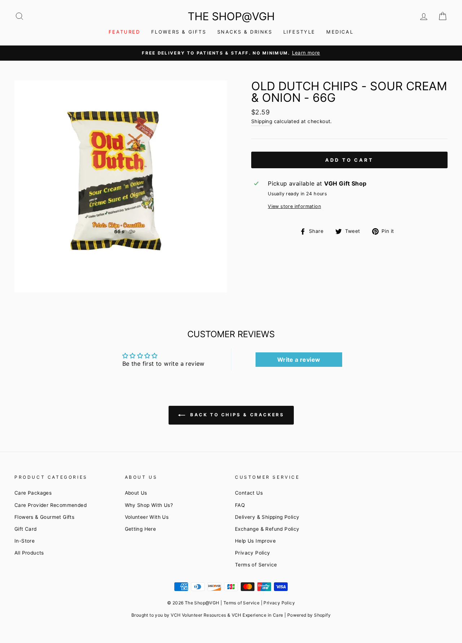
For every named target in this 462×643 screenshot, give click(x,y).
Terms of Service (256, 565)
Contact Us (249, 493)
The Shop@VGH (231, 16)
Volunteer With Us (147, 517)
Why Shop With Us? (149, 505)
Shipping (261, 121)
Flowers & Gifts (178, 32)
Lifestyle (299, 32)
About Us (136, 493)
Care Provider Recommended (50, 505)
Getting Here (140, 529)
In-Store (24, 541)
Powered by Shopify (309, 615)
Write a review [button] (299, 359)
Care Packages (33, 493)
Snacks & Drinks (245, 32)
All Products (29, 553)
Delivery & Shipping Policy (267, 517)
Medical (339, 32)
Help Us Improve (255, 541)
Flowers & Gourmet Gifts (44, 517)
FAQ (240, 505)
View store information (294, 206)
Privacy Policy (252, 553)
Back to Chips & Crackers (236, 414)
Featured (124, 32)
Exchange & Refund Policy (267, 529)
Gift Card (25, 529)
